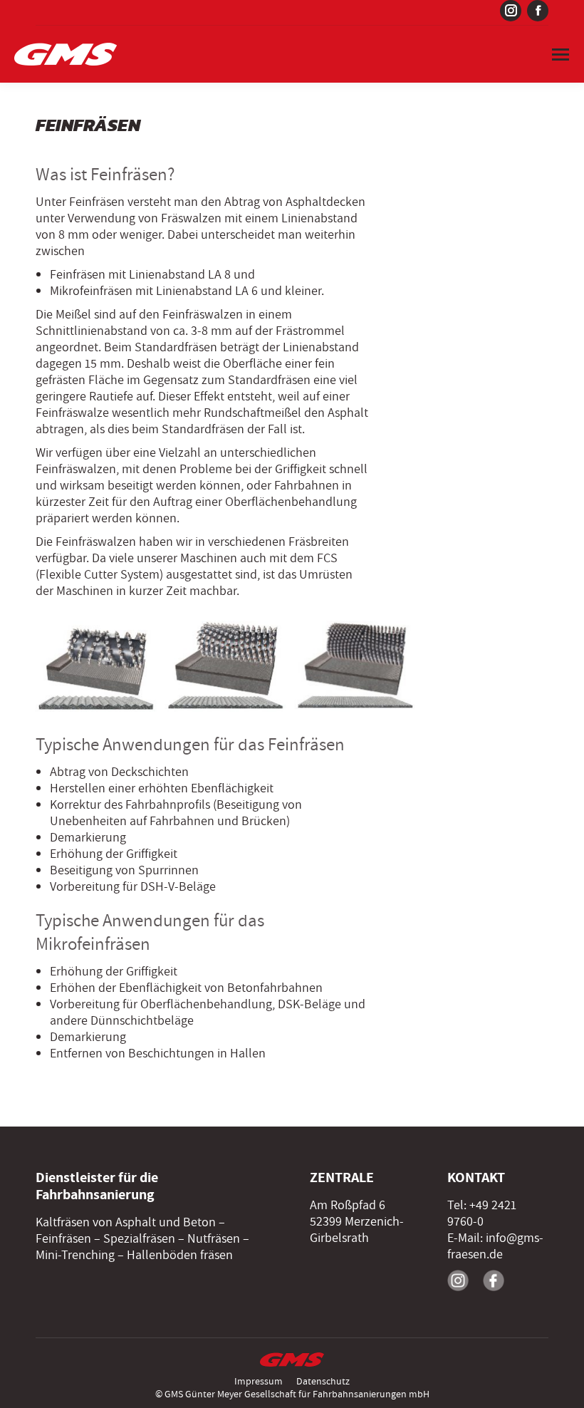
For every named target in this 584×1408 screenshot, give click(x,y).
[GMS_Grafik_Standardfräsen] (96, 666)
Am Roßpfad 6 (347, 1205)
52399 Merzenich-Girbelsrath (357, 1230)
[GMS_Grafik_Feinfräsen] (225, 666)
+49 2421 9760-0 (481, 1213)
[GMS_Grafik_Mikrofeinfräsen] (355, 666)
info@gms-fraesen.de (495, 1246)
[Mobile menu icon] (560, 54)
